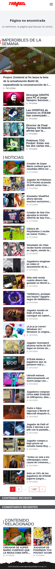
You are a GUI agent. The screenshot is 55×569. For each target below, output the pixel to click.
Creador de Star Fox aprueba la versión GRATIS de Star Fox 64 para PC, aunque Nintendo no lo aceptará (38, 215)
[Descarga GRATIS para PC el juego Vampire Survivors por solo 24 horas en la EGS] (13, 99)
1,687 (34, 489)
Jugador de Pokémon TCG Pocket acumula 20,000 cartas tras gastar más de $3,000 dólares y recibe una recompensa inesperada (39, 182)
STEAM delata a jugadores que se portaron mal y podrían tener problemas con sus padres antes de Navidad (38, 362)
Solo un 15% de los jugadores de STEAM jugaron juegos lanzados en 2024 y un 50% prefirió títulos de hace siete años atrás (39, 476)
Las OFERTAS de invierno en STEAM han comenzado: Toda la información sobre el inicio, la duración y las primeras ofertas (39, 113)
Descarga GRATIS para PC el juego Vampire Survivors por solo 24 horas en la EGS (38, 98)
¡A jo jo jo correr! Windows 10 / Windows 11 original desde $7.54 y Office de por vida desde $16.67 (38, 329)
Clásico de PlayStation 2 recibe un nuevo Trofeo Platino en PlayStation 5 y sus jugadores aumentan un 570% (38, 231)
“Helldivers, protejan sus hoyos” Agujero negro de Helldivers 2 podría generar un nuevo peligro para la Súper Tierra (39, 297)
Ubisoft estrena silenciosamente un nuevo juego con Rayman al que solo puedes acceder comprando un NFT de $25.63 (38, 378)
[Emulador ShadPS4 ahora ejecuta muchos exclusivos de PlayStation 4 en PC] (14, 200)
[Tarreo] (17, 4)
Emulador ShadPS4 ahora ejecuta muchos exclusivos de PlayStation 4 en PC (38, 199)
